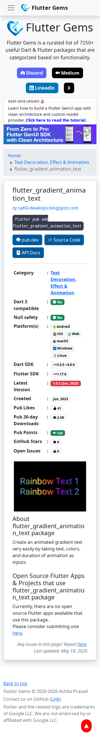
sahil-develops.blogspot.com (48, 208)
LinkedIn (45, 88)
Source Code (66, 240)
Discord (34, 73)
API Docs (30, 253)
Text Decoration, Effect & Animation (51, 162)
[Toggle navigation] (11, 7)
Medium (70, 73)
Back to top (15, 683)
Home (14, 155)
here (17, 633)
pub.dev (30, 240)
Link (55, 699)
